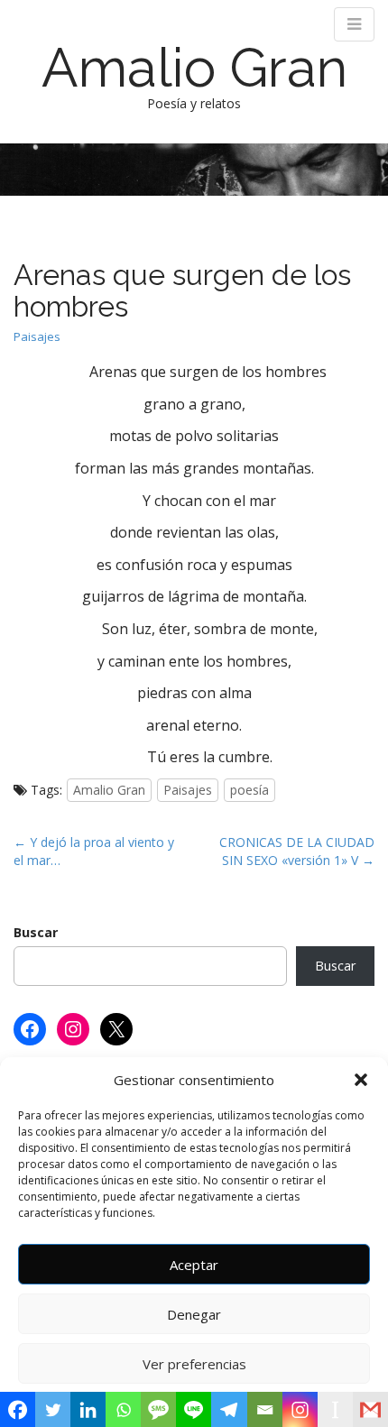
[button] (361, 1080)
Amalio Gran (194, 67)
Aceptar (194, 1265)
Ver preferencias (194, 1364)
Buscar (36, 932)
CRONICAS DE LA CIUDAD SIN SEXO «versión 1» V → (296, 851)
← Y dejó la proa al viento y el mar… (94, 851)
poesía (249, 789)
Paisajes (37, 336)
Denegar (194, 1314)
